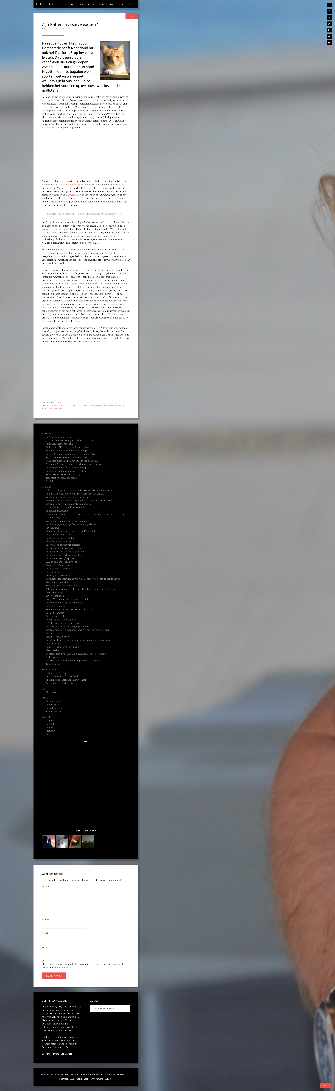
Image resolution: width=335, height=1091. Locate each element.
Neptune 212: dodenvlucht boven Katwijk (66, 450)
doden (65, 96)
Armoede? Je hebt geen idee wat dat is (65, 507)
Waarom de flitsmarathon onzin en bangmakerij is (71, 497)
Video (45, 697)
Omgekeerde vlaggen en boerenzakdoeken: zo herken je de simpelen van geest (86, 514)
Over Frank (51, 720)
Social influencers (55, 612)
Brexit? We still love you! (58, 636)
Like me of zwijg (54, 592)
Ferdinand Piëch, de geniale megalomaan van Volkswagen (75, 464)
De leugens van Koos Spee (59, 568)
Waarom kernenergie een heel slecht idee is (68, 503)
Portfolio (50, 481)
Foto (44, 688)
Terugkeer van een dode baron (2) (63, 474)
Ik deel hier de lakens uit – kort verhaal (66, 679)
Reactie (45, 886)
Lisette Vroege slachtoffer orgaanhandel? (67, 599)
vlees (104, 405)
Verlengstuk (52, 657)
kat (66, 405)
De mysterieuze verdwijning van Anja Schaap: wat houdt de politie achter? (83, 578)
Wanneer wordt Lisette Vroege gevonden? (67, 626)
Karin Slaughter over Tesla (59, 443)
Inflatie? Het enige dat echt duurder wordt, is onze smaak (75, 493)
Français (50, 730)
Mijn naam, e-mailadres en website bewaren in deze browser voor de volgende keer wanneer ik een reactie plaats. (84, 966)
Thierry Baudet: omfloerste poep (62, 585)
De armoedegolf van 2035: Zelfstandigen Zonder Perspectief (76, 653)
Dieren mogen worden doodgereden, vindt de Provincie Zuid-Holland (81, 500)
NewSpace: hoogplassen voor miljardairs (66, 548)
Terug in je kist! (53, 664)
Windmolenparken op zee (59, 534)
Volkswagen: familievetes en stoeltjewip (66, 467)
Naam (45, 919)
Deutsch (50, 734)
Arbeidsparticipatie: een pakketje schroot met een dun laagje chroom (81, 589)
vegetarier (96, 405)
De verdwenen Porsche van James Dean (66, 471)
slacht (86, 405)
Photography (52, 692)
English (50, 727)
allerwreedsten (73, 194)
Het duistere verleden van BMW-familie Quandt (70, 457)
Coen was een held (55, 616)
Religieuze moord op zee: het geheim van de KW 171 (72, 460)
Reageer (132, 16)
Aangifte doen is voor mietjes (61, 619)
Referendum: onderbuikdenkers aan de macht (69, 609)
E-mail (46, 933)
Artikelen (47, 433)
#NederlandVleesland (57, 510)
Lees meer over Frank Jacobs (57, 1053)
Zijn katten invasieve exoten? (61, 538)
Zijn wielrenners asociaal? (59, 541)
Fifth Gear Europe (55, 708)
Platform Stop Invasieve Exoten (75, 184)
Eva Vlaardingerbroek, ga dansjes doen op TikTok (71, 524)
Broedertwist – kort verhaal (60, 683)
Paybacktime (52, 527)
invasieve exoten (55, 405)
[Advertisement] (86, 154)
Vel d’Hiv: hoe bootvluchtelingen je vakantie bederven (73, 660)
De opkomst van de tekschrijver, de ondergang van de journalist (78, 640)
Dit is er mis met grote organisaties (63, 646)
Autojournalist (53, 643)
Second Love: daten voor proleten (63, 544)
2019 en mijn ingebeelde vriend (61, 561)
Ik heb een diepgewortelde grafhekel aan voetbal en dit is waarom (79, 490)
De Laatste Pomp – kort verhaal (62, 676)
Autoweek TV (52, 704)
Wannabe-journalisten (57, 582)
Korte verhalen (49, 669)
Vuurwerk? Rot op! (55, 595)
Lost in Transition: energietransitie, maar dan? (69, 440)
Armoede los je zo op (56, 517)
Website (46, 947)
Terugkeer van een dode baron (61, 477)
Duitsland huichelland (57, 606)
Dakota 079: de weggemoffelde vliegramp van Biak (71, 454)
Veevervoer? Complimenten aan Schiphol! (67, 521)
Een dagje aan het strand (58, 575)
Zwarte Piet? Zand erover (58, 565)
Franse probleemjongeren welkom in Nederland (70, 531)
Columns (59, 402)
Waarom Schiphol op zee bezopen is (64, 602)
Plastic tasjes (52, 650)
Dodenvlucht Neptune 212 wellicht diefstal (67, 447)
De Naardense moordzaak (59, 437)
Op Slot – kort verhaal (57, 673)
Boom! (49, 633)
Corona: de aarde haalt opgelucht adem (66, 551)
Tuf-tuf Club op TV (55, 711)
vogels (111, 405)
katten (72, 405)
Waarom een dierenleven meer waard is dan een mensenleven (78, 629)
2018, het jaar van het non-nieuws (63, 623)
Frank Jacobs (47, 4)
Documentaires (53, 701)
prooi (79, 405)
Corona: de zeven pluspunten (61, 558)
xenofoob (57, 408)
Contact (326, 1085)
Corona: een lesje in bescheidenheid (64, 555)
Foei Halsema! (53, 572)
